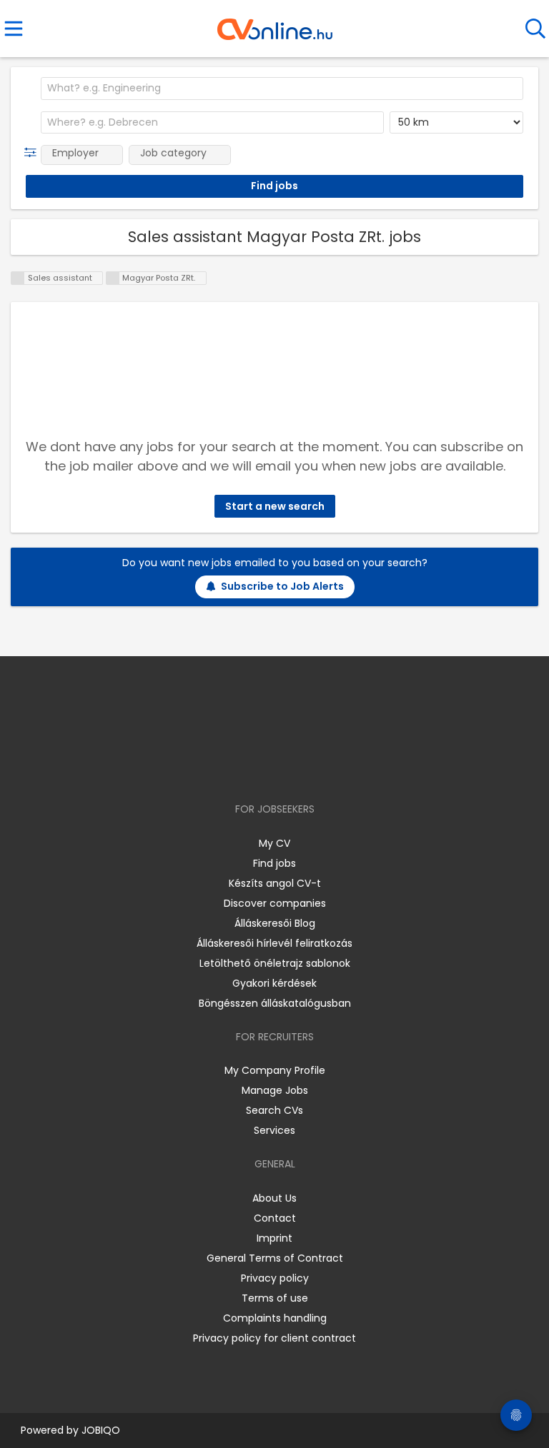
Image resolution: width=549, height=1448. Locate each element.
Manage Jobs (275, 1090)
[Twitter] (310, 768)
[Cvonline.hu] (274, 24)
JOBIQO (100, 1430)
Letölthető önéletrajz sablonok (274, 963)
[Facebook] (242, 768)
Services (274, 1130)
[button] (33, 153)
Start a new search (275, 506)
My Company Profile (274, 1070)
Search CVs (274, 1110)
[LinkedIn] (289, 768)
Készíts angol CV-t (275, 883)
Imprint (274, 1238)
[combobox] (282, 88)
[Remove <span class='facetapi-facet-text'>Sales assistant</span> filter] (17, 278)
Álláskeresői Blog (274, 923)
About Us (274, 1198)
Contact (275, 1218)
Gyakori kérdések (274, 983)
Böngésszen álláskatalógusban (275, 1003)
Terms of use (275, 1298)
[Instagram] (265, 768)
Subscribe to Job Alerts (282, 586)
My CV (274, 843)
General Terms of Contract (275, 1258)
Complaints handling (275, 1318)
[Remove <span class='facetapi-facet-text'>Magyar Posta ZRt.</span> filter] (113, 278)
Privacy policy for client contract (274, 1338)
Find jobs (274, 863)
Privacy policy (275, 1278)
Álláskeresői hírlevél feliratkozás (274, 943)
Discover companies (275, 903)
